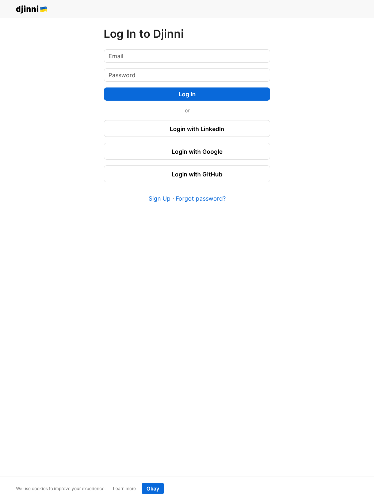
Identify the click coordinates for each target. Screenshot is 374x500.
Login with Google (196, 151)
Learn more (124, 488)
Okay (152, 488)
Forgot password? (201, 198)
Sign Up (160, 198)
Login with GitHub (196, 174)
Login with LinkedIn (196, 129)
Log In (187, 94)
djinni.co (31, 9)
